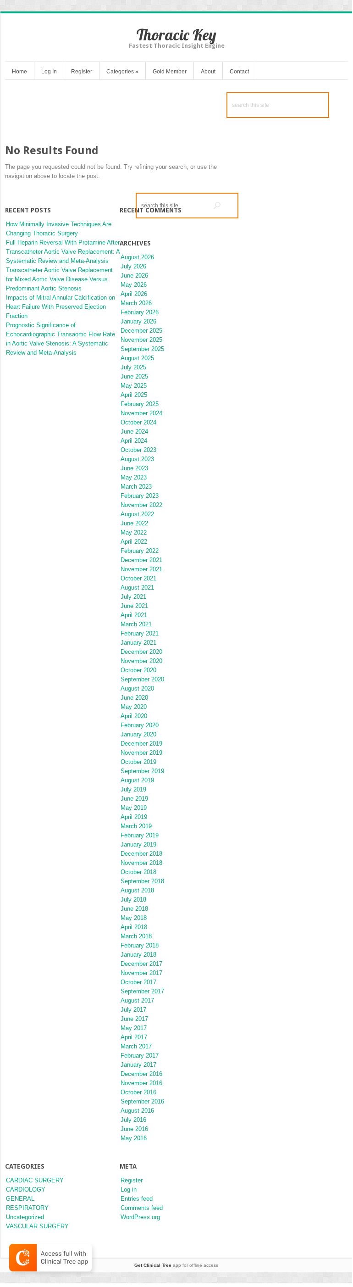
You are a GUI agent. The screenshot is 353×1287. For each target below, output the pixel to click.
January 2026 (138, 321)
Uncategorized (25, 1217)
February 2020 (140, 725)
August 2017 (137, 1000)
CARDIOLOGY (25, 1189)
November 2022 (141, 504)
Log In (49, 71)
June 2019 (134, 798)
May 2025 (134, 385)
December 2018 (141, 853)
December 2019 (141, 743)
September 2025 (142, 348)
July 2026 (133, 266)
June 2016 (134, 1128)
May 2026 (134, 284)
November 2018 (141, 862)
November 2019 (141, 752)
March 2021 (136, 624)
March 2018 (136, 936)
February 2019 (140, 835)
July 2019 (133, 789)
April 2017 (134, 1037)
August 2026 (137, 257)
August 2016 (137, 1110)
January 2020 (138, 734)
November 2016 (141, 1083)
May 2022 (134, 532)
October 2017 (138, 982)
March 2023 (136, 486)
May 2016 (134, 1138)
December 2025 (141, 330)
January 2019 (138, 844)
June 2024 (134, 431)
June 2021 (134, 605)
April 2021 (134, 615)
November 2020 (141, 660)
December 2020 (141, 651)
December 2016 (141, 1073)
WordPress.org (140, 1217)
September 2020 (142, 679)
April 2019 (134, 816)
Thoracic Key (176, 35)
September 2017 (142, 991)
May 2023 (134, 477)
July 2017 (133, 1009)
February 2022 (140, 550)
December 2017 (141, 963)
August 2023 (137, 459)
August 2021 (137, 587)
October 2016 (138, 1092)
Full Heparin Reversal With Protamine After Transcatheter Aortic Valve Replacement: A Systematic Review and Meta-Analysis (63, 251)
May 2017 (134, 1028)
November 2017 (141, 972)
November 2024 (141, 413)
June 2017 (134, 1018)
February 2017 (140, 1055)
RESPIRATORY (27, 1207)
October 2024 (138, 422)
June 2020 (134, 697)
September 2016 (142, 1101)
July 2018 (133, 899)
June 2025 (134, 376)
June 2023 (134, 468)
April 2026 (134, 293)
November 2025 (141, 339)
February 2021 (140, 633)
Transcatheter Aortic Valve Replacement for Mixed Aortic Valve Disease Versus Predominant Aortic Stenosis (59, 279)
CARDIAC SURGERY (35, 1180)
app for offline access (176, 1265)
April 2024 (134, 440)
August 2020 (137, 688)
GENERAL (20, 1198)
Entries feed (137, 1198)
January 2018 (138, 954)
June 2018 (134, 908)
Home (19, 71)
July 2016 (133, 1119)
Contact (239, 71)
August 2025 (137, 358)
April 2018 (134, 927)
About (208, 71)
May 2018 (134, 917)
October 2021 (138, 578)
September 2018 (142, 881)
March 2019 (136, 826)
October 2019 (138, 761)
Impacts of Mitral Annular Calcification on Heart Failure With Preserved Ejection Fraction (60, 306)
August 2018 (137, 890)
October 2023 (138, 449)
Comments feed (142, 1207)
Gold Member (170, 71)
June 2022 (134, 523)
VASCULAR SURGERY (37, 1226)
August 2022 (137, 514)
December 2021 (141, 560)
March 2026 (136, 303)
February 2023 (140, 495)
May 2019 (134, 807)
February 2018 (140, 945)
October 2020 (138, 670)
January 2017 (138, 1064)
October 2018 (138, 872)
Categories (122, 71)
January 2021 (138, 642)
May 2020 (134, 706)
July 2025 (133, 367)
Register (81, 71)
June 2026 (134, 275)
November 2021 (141, 569)
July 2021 (133, 596)
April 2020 (134, 716)
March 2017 (136, 1046)
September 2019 (142, 771)
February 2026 (140, 312)
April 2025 (134, 394)
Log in (129, 1189)
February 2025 (140, 404)
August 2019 (137, 780)
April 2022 (134, 541)
